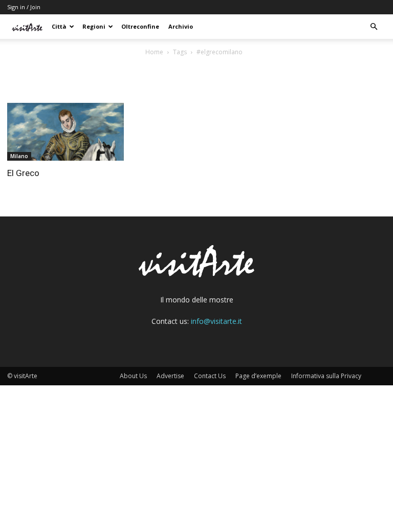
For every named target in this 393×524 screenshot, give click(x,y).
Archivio (180, 26)
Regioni (93, 26)
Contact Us (210, 376)
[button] (373, 27)
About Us (133, 376)
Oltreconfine (140, 26)
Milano (19, 156)
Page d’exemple (258, 376)
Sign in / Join (23, 7)
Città (59, 26)
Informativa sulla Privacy (326, 376)
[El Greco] (65, 132)
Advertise (170, 376)
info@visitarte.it (216, 321)
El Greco (23, 173)
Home (154, 52)
